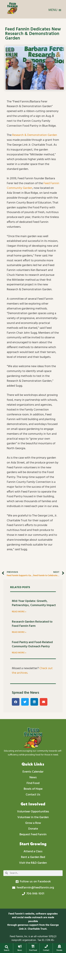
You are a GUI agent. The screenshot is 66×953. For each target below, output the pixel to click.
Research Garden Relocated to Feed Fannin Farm (32, 623)
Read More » (19, 612)
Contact (46, 950)
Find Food (33, 950)
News (19, 950)
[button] (6, 947)
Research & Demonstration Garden (34, 135)
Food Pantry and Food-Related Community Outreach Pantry (32, 644)
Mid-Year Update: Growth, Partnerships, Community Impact (34, 603)
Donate (59, 950)
